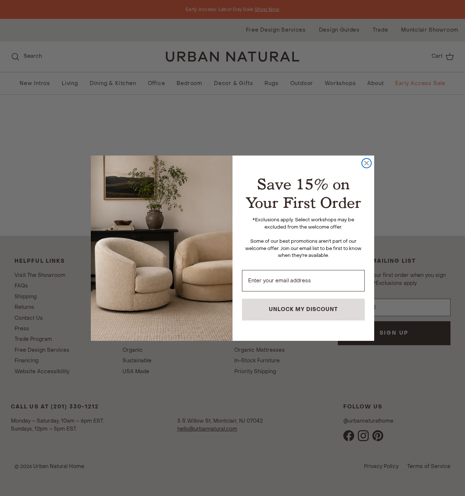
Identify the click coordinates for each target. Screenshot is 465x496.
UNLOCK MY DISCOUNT (303, 309)
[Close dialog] (366, 163)
